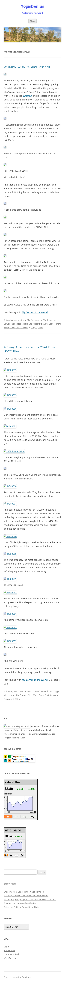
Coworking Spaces (12, 323)
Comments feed (11, 954)
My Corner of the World (38, 320)
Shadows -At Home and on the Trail (20, 903)
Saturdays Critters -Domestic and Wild (21, 907)
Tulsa (12, 327)
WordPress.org (11, 958)
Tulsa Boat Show (47, 695)
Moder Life (27, 323)
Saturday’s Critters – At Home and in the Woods (26, 895)
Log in (6, 946)
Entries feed (9, 950)
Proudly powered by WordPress (17, 977)
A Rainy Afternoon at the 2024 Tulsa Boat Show (30, 349)
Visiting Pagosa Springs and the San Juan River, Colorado (30, 899)
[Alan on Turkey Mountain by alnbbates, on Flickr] (17, 726)
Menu (32, 21)
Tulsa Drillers (22, 327)
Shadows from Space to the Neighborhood (24, 891)
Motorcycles (38, 323)
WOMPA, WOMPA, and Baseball (27, 67)
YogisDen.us (32, 6)
